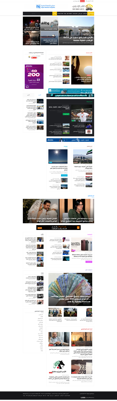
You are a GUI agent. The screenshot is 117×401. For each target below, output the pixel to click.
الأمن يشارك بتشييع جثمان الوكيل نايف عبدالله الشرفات (31, 121)
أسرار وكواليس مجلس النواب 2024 (32, 395)
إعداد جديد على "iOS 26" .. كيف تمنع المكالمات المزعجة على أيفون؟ (54, 181)
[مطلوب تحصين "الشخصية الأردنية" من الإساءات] (40, 264)
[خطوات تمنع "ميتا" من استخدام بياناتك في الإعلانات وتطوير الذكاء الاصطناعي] (66, 239)
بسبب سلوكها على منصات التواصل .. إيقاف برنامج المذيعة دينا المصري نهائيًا (77, 220)
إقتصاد (42, 316)
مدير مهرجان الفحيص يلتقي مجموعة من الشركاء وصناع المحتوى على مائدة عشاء (59, 378)
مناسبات (41, 346)
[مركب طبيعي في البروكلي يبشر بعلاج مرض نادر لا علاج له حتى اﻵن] (66, 64)
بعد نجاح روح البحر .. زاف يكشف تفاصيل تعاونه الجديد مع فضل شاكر (55, 58)
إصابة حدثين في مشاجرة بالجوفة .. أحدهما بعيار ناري (31, 28)
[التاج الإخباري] (83, 7)
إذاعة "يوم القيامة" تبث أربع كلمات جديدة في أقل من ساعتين (55, 188)
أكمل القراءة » (66, 114)
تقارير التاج (40, 395)
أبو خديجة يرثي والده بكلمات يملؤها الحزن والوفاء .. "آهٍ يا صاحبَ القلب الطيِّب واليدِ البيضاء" (30, 289)
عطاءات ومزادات (60, 13)
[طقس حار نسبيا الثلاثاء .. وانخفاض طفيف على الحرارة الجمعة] (81, 70)
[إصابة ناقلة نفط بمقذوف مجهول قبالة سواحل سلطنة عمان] (49, 38)
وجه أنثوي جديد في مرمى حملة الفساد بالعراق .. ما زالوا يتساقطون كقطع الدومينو (79, 179)
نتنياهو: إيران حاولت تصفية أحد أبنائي (55, 81)
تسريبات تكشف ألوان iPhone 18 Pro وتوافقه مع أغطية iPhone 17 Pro (82, 256)
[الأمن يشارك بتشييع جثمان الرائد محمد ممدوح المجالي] (40, 283)
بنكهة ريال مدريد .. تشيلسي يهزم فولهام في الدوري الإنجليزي (79, 126)
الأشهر (28, 94)
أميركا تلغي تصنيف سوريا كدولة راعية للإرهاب (83, 167)
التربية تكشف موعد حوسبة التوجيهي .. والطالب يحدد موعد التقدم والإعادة (56, 247)
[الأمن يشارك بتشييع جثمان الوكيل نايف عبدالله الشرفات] (40, 121)
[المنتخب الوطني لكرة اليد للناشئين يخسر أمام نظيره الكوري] (66, 76)
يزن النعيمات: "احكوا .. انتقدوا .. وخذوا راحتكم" (59, 108)
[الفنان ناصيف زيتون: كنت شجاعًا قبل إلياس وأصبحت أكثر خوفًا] (40, 211)
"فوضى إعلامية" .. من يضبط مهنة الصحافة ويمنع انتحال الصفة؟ (71, 319)
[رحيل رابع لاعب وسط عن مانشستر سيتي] (66, 70)
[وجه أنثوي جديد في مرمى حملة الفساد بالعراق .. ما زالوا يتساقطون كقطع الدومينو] (89, 178)
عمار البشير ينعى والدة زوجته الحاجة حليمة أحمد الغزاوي (31, 101)
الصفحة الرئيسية (91, 13)
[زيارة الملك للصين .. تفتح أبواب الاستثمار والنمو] (40, 254)
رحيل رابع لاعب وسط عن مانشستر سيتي (56, 70)
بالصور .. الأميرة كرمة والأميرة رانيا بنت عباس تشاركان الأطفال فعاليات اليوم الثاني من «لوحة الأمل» (30, 115)
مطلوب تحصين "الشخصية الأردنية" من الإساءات (31, 263)
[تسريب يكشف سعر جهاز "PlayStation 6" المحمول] (66, 252)
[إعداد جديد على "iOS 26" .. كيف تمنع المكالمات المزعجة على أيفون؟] (64, 180)
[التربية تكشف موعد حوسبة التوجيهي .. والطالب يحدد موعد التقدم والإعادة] (66, 246)
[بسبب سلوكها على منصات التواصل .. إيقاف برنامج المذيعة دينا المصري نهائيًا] (76, 211)
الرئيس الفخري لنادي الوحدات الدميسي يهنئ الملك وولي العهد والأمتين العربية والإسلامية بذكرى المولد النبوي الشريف (83, 352)
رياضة (65, 13)
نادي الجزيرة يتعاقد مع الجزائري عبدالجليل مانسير (79, 132)
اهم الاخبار (41, 322)
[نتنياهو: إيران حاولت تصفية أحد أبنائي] (66, 81)
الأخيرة (39, 94)
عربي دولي (80, 13)
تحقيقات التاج (69, 13)
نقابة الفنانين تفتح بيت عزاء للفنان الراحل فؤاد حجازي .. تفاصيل (30, 296)
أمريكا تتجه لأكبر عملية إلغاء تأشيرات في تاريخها (32, 43)
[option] (58, 31)
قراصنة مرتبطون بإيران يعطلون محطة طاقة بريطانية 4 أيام (56, 259)
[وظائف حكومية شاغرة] (49, 24)
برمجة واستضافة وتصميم (90, 397)
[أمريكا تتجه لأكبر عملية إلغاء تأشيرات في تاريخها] (31, 38)
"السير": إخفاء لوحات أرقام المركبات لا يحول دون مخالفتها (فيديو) (81, 378)
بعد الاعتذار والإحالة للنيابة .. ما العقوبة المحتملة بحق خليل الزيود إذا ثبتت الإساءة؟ (86, 320)
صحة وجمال (40, 335)
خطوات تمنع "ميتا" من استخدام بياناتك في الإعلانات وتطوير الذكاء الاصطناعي (55, 241)
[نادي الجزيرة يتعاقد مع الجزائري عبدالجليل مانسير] (88, 131)
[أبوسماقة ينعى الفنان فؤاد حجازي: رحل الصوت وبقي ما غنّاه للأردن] (40, 302)
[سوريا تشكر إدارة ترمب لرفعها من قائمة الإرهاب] (66, 126)
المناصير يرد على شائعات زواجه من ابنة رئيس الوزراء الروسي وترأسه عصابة (31, 127)
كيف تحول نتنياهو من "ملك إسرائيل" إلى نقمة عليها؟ (30, 258)
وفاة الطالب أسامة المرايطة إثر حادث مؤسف (31, 277)
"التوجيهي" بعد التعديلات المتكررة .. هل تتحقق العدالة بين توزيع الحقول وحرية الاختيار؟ (55, 320)
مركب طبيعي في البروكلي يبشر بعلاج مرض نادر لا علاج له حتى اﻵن (56, 64)
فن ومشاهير (40, 339)
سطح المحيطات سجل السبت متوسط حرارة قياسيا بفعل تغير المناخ (59, 168)
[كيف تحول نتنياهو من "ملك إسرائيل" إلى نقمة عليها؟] (40, 259)
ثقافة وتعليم (41, 326)
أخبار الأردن (85, 13)
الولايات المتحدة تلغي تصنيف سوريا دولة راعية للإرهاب (79, 185)
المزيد (55, 13)
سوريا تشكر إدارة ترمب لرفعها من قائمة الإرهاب (55, 126)
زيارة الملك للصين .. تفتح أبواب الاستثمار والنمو (31, 253)
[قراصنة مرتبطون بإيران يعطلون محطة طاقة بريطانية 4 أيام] (66, 258)
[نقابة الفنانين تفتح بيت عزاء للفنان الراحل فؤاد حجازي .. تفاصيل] (40, 296)
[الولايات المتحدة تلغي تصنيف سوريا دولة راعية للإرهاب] (89, 185)
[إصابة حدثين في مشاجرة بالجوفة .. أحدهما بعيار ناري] (31, 24)
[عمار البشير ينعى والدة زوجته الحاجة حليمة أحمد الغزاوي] (40, 101)
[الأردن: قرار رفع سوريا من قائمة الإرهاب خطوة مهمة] (76, 31)
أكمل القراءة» (89, 173)
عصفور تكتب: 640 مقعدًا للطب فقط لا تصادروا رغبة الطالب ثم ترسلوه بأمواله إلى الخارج (31, 247)
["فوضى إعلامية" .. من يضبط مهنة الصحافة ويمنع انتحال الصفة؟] (70, 312)
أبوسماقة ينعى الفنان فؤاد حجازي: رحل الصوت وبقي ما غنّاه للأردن (30, 302)
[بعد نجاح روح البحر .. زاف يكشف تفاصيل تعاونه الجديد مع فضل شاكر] (67, 58)
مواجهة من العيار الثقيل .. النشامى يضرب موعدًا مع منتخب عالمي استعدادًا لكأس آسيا (55, 133)
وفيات (42, 350)
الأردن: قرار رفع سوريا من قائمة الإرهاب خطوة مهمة (78, 38)
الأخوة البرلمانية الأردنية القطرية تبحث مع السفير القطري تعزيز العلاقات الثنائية (31, 107)
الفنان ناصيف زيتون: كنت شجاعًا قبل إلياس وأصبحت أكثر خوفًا (42, 220)
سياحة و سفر (40, 333)
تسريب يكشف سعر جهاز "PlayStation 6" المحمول (57, 253)
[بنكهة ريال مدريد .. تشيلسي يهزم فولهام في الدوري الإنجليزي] (89, 126)
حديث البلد (41, 329)
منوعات (41, 348)
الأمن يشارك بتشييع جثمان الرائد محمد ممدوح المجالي (30, 282)
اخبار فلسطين (40, 318)
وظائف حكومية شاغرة (50, 29)
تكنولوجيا (41, 327)
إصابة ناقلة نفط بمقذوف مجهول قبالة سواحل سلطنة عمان (50, 42)
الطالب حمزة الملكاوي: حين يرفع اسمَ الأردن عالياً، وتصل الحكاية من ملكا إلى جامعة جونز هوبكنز (30, 240)
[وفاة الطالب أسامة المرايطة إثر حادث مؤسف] (40, 278)
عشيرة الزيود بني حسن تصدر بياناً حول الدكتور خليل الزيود (59, 350)
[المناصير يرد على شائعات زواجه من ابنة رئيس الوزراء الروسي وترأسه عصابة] (40, 127)
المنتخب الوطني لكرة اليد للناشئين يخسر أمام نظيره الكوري (55, 76)
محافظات (41, 343)
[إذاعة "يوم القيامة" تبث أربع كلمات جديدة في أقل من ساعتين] (64, 186)
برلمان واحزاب (75, 13)
